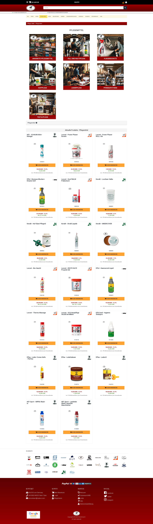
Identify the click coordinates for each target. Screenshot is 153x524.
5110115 (42, 339)
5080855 (111, 250)
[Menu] (27, 2)
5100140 (76, 295)
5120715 (111, 384)
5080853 (76, 250)
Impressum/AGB (85, 495)
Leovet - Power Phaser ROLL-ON (104, 135)
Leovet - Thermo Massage (36, 313)
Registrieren (58, 498)
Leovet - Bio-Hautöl (34, 268)
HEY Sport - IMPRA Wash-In (36, 402)
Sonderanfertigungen (71, 16)
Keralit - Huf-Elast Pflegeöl (36, 224)
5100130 (42, 295)
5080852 (42, 250)
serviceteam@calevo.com (36, 498)
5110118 (76, 339)
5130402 (42, 428)
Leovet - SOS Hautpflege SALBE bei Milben (70, 313)
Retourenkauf (95, 16)
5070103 (76, 161)
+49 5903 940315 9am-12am (37, 495)
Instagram (110, 500)
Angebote (87, 16)
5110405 (111, 339)
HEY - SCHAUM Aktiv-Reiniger (34, 135)
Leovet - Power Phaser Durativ (69, 135)
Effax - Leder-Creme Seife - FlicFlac (36, 358)
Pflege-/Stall (30, 23)
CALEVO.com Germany (35, 492)
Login (56, 495)
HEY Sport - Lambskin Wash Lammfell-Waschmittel (69, 403)
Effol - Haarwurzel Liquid (105, 268)
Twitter (109, 496)
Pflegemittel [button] (31, 123)
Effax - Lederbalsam (68, 357)
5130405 (76, 428)
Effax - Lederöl (101, 357)
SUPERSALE (81, 16)
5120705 (42, 384)
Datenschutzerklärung (86, 504)
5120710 (76, 384)
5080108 (76, 206)
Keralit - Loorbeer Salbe (104, 179)
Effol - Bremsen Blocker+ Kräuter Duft (36, 180)
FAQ (81, 501)
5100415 (111, 295)
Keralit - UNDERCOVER (104, 224)
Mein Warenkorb (59, 492)
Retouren (83, 492)
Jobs (101, 16)
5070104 (111, 161)
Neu (28, 16)
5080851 (111, 206)
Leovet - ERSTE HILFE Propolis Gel (69, 269)
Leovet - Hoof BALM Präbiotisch (68, 180)
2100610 (42, 161)
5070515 (42, 206)
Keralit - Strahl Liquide (69, 224)
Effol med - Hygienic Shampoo (103, 313)
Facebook (110, 493)
